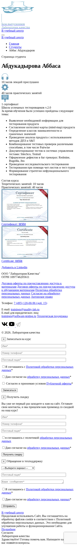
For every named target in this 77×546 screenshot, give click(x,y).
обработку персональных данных (48, 376)
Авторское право (42, 296)
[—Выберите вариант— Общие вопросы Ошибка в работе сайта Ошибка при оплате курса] (18, 467)
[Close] (2, 35)
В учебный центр (12, 30)
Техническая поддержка (52, 316)
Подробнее (8, 529)
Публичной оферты (58, 383)
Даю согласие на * (38, 376)
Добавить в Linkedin (14, 267)
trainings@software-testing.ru (18, 316)
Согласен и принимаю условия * (39, 383)
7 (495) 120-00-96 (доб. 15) (30, 303)
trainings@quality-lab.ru (25, 309)
